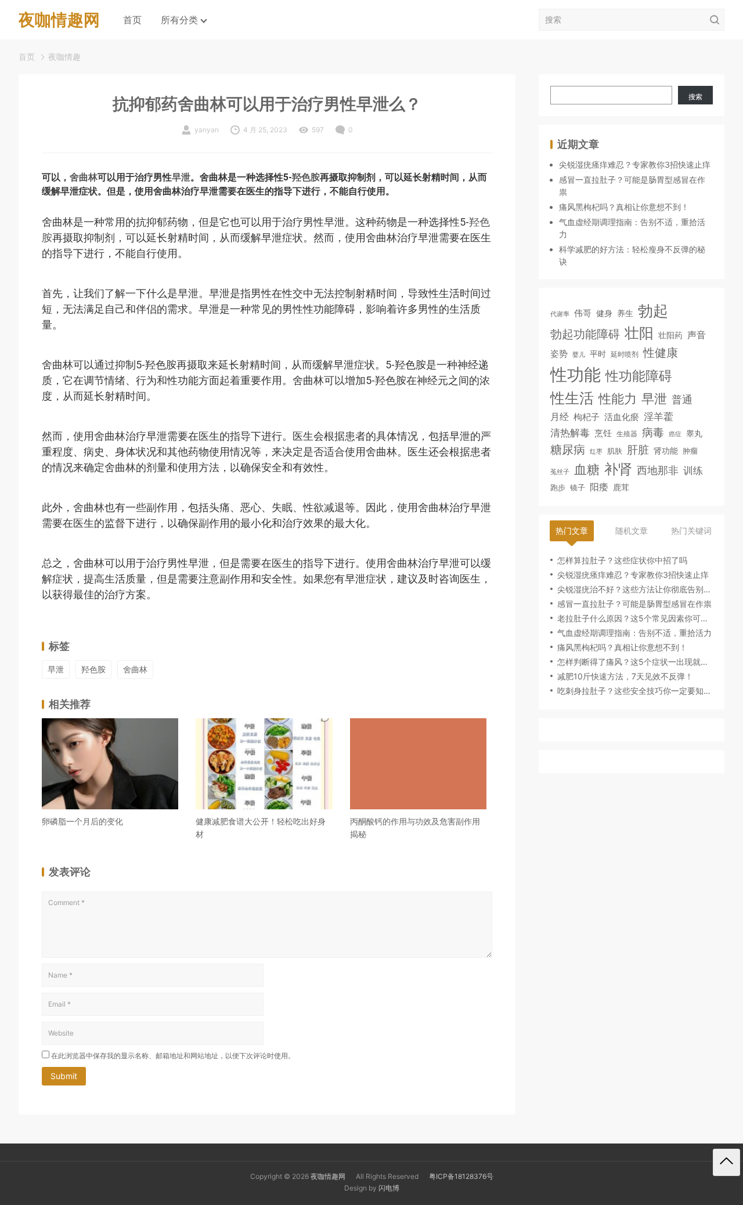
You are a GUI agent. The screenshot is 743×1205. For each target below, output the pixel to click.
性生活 (572, 398)
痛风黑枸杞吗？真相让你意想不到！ (624, 207)
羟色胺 (306, 177)
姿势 (559, 354)
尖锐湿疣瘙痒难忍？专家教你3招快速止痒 (634, 164)
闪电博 (388, 1188)
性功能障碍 (638, 375)
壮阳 (639, 333)
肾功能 (666, 450)
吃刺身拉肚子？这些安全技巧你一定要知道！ (635, 691)
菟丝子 (559, 472)
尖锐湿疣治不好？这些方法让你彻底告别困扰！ (635, 589)
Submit (64, 1076)
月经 (559, 417)
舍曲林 (84, 177)
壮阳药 (670, 335)
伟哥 (582, 313)
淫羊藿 (658, 417)
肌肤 (614, 450)
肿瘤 (690, 451)
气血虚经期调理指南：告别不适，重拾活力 (634, 633)
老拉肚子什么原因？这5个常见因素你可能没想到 (635, 618)
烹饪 (603, 433)
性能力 (617, 398)
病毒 (653, 432)
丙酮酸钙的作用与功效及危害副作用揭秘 (415, 827)
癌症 (675, 434)
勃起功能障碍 (585, 334)
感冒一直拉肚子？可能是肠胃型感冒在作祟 (634, 604)
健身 (604, 313)
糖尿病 (567, 449)
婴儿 (578, 354)
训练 (693, 470)
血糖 (587, 469)
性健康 (660, 352)
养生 (625, 313)
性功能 (575, 374)
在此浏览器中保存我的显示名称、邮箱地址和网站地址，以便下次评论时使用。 (173, 1055)
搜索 (695, 96)
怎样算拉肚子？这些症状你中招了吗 (622, 560)
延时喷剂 (625, 354)
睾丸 (694, 433)
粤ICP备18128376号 (461, 1176)
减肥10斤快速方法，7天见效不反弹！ (625, 676)
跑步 (557, 487)
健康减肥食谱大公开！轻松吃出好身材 (261, 827)
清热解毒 (570, 432)
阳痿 (599, 487)
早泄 (181, 177)
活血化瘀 (621, 417)
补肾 (618, 469)
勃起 (653, 310)
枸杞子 (587, 417)
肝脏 (638, 450)
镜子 (577, 487)
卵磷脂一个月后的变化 (82, 821)
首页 (132, 20)
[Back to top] (726, 1162)
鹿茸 (621, 487)
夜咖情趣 (64, 56)
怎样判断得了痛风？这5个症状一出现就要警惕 (635, 662)
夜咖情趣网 (328, 1176)
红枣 (596, 451)
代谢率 (559, 314)
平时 (598, 354)
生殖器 (626, 433)
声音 (696, 335)
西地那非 (658, 470)
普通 (682, 399)
